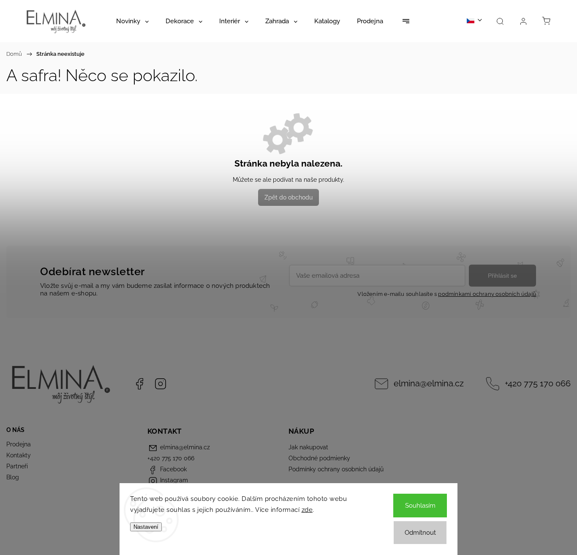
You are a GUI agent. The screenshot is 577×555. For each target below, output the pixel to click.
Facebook (139, 383)
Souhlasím (420, 505)
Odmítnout (420, 532)
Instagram (160, 383)
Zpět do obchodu (288, 197)
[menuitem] (132, 21)
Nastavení (145, 527)
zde (307, 510)
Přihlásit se (502, 275)
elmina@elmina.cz (429, 383)
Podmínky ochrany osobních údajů (336, 469)
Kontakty (18, 455)
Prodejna (18, 444)
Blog (12, 477)
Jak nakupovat (308, 447)
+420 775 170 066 (538, 383)
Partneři (17, 466)
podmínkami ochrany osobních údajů (487, 294)
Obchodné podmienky (319, 458)
